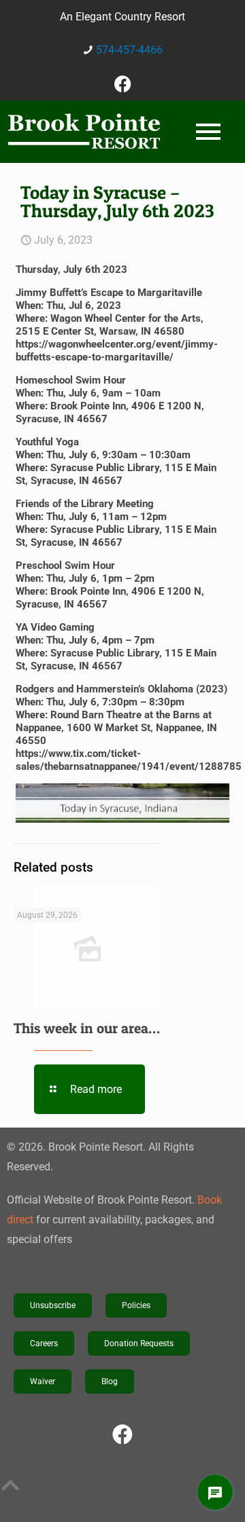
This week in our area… (87, 1028)
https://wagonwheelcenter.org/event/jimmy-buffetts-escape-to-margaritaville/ (117, 350)
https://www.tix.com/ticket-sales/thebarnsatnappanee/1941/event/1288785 (129, 760)
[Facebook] (122, 83)
